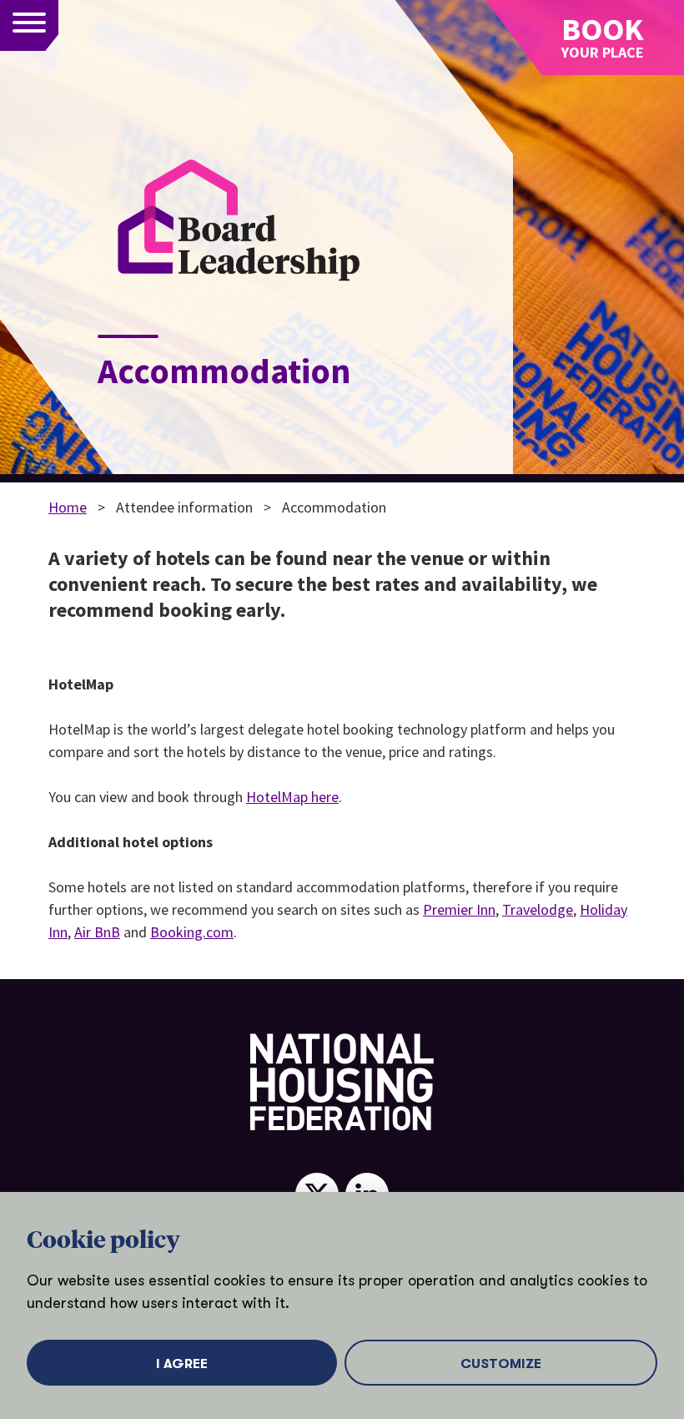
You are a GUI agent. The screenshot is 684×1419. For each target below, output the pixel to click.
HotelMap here (292, 796)
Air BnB (97, 932)
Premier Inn (459, 909)
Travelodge (537, 909)
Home (67, 507)
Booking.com (192, 932)
